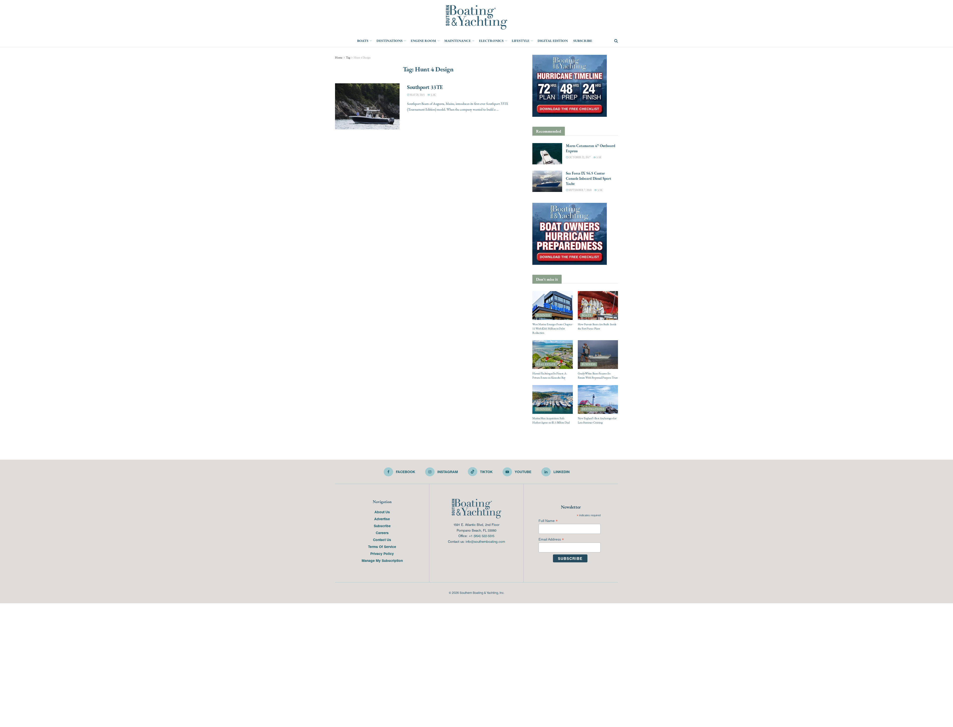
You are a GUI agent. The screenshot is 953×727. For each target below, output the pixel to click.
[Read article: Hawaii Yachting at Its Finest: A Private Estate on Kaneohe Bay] (552, 354)
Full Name (548, 520)
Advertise (382, 518)
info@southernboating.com (485, 541)
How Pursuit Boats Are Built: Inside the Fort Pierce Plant (597, 326)
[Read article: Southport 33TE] (367, 106)
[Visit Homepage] (476, 17)
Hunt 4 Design (362, 58)
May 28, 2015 (417, 95)
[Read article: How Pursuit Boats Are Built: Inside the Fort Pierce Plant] (598, 305)
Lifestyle (520, 40)
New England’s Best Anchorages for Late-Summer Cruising (597, 420)
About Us (382, 512)
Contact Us (382, 539)
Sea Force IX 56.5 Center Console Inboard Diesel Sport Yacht (588, 178)
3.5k (598, 157)
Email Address (551, 539)
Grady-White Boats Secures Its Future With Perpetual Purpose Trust (598, 375)
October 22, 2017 (579, 157)
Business (543, 315)
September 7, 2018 (579, 190)
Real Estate (546, 364)
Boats (362, 40)
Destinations (389, 40)
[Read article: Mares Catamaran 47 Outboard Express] (547, 153)
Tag (348, 58)
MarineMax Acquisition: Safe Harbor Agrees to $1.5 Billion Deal (551, 420)
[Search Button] (616, 41)
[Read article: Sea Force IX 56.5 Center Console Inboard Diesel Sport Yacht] (547, 181)
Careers (382, 532)
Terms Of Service (382, 546)
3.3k (433, 95)
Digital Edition (553, 40)
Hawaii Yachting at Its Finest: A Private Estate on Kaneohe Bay (549, 375)
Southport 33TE (425, 87)
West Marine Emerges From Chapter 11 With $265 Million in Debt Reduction (552, 328)
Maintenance (457, 40)
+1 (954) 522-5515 (481, 536)
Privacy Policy (382, 553)
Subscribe (582, 40)
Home (338, 58)
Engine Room (423, 40)
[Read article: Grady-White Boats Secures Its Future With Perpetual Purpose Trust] (598, 354)
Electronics (491, 40)
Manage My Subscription (382, 560)
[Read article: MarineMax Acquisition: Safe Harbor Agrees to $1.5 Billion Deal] (552, 399)
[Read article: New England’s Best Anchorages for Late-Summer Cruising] (598, 399)
